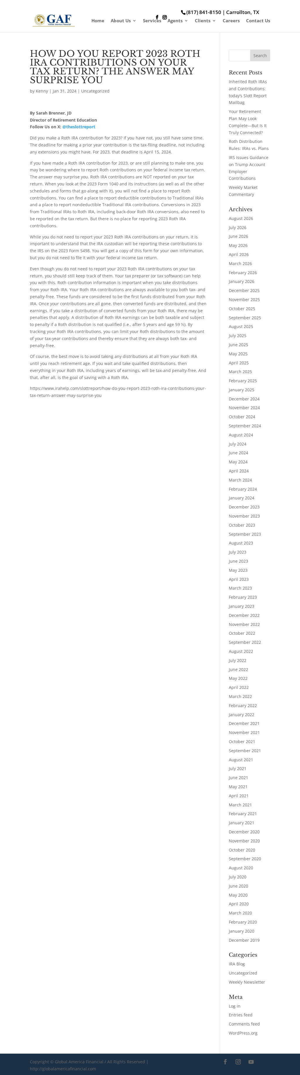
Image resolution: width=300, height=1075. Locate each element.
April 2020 (239, 904)
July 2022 (237, 660)
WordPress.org (243, 1033)
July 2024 (237, 444)
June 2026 (238, 236)
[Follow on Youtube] (251, 1062)
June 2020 (238, 886)
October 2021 (242, 741)
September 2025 (245, 317)
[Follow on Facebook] (225, 1062)
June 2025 (238, 344)
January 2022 (241, 714)
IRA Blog (237, 964)
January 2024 (241, 498)
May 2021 (238, 786)
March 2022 (240, 696)
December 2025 (244, 290)
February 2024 (243, 489)
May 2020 (238, 895)
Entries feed (241, 1015)
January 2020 (241, 931)
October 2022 (242, 633)
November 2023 (244, 516)
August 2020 (241, 868)
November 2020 (244, 841)
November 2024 (244, 407)
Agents (175, 20)
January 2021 (241, 822)
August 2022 (241, 651)
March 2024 (240, 480)
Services (152, 20)
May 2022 (238, 678)
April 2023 (239, 579)
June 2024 (238, 452)
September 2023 (245, 534)
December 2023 (244, 507)
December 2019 (244, 940)
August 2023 (241, 543)
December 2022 (244, 615)
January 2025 (241, 390)
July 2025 (237, 335)
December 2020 (244, 832)
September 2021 (245, 750)
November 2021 (244, 732)
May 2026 (238, 245)
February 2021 (243, 813)
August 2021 (241, 759)
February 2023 (243, 597)
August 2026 (241, 218)
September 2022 (245, 642)
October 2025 (242, 308)
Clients (202, 20)
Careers (231, 20)
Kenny (42, 91)
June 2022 (238, 669)
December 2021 (244, 723)
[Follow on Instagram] (238, 1062)
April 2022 (239, 687)
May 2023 (238, 570)
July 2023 (237, 552)
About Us (121, 20)
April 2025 (239, 363)
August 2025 (241, 326)
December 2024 (244, 399)
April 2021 (239, 795)
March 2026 (240, 263)
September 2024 (245, 426)
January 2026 (241, 281)
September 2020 (245, 858)
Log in (235, 1006)
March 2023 (240, 588)
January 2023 (241, 606)
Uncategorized (95, 91)
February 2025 (243, 380)
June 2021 (238, 777)
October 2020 (242, 850)
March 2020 (240, 913)
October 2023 (242, 525)
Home (97, 20)
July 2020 (237, 877)
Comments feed (244, 1024)
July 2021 (237, 768)
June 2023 (238, 561)
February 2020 (243, 922)
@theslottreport (78, 126)
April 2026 (239, 254)
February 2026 (243, 272)
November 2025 (244, 299)
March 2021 (240, 805)
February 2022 (243, 705)
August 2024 (241, 435)
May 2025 (238, 353)
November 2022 (244, 624)
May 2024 (238, 462)
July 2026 (237, 227)
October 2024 (242, 416)
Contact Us (258, 20)
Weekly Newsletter (247, 982)
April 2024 (239, 471)
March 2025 (240, 371)
